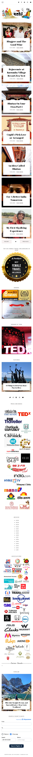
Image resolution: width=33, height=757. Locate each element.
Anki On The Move (14, 754)
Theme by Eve (24, 754)
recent (6, 241)
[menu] (2, 2)
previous (26, 241)
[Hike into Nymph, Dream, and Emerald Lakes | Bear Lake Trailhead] (16, 710)
